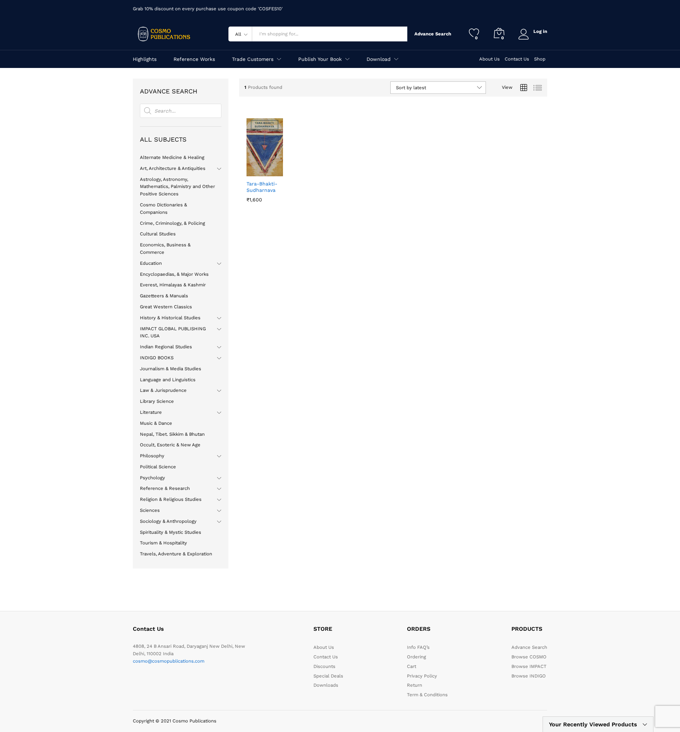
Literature (151, 412)
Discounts (324, 666)
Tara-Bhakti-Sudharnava (261, 187)
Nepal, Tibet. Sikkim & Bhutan (172, 434)
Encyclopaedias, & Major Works (174, 274)
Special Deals (328, 676)
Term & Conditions (427, 694)
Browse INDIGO (528, 676)
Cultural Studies (158, 233)
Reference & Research (165, 488)
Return (414, 685)
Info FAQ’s (418, 647)
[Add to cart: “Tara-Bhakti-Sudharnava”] (250, 172)
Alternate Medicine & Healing (172, 157)
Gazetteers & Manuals (164, 295)
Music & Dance (156, 423)
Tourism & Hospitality (163, 542)
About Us (489, 59)
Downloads (325, 685)
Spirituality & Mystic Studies (170, 532)
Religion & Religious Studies (171, 499)
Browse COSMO (528, 656)
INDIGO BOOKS (157, 357)
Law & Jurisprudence (163, 390)
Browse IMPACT (528, 666)
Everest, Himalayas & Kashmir (173, 284)
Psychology (152, 477)
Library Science (157, 401)
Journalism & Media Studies (170, 368)
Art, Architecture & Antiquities (172, 168)
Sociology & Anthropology (168, 521)
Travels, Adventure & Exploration (176, 553)
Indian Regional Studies (166, 346)
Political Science (158, 466)
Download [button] (379, 59)
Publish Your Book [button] (320, 59)
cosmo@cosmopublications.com (168, 661)
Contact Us (517, 59)
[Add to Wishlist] (275, 172)
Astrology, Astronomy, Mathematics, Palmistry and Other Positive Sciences (177, 187)
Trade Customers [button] (252, 59)
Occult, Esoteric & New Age (170, 444)
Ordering (416, 656)
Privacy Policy (422, 676)
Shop (539, 59)
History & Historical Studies (170, 317)
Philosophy (152, 455)
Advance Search (431, 33)
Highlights (145, 59)
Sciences (150, 510)
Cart (411, 666)
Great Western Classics (166, 306)
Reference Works (194, 59)
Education (151, 263)
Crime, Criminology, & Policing (172, 223)
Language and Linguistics (168, 379)
